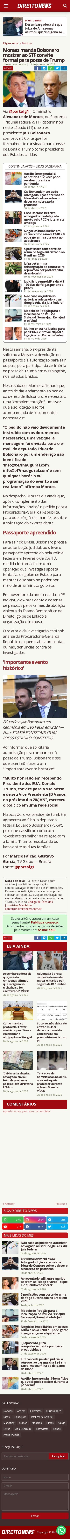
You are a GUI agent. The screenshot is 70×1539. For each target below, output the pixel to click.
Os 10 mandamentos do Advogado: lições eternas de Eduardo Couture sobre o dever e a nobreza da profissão (44, 198)
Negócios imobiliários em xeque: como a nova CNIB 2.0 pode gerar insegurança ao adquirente (44, 235)
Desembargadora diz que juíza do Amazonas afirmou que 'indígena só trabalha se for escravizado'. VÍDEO (17, 982)
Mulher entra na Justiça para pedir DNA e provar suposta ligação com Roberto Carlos (44, 332)
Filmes (49, 1423)
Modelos (37, 1423)
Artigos (21, 1411)
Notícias (27, 43)
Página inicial (10, 43)
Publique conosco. (45, 922)
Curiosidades (53, 1411)
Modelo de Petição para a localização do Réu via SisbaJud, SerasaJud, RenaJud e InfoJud (44, 315)
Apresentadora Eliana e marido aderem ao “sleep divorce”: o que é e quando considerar (44, 1282)
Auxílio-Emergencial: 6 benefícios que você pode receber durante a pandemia (42, 178)
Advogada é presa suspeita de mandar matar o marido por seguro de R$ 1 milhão (51, 979)
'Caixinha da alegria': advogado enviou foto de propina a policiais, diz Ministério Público (18, 1080)
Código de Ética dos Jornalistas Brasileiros (29, 903)
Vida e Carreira (23, 1429)
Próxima (60, 1203)
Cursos (23, 1423)
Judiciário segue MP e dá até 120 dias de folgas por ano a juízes (44, 285)
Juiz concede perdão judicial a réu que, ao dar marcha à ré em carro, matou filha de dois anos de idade (43, 1364)
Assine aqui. (47, 930)
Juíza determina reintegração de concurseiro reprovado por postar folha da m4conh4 (44, 268)
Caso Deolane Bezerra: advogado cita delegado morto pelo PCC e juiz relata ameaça (44, 217)
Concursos (20, 1417)
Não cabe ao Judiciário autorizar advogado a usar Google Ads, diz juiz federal (43, 299)
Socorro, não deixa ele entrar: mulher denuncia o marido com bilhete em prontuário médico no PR (52, 1032)
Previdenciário (11, 1435)
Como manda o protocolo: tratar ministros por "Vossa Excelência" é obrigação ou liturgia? (17, 1030)
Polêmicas (35, 1411)
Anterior (9, 1203)
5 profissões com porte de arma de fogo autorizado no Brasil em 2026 (44, 252)
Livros (7, 1429)
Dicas (7, 1417)
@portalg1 (19, 111)
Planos (56, 1429)
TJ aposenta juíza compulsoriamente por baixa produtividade (41, 1346)
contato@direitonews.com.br (23, 909)
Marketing (9, 1423)
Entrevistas (42, 1429)
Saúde (61, 1423)
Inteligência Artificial (42, 1417)
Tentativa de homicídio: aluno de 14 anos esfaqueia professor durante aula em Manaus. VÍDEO (51, 1082)
